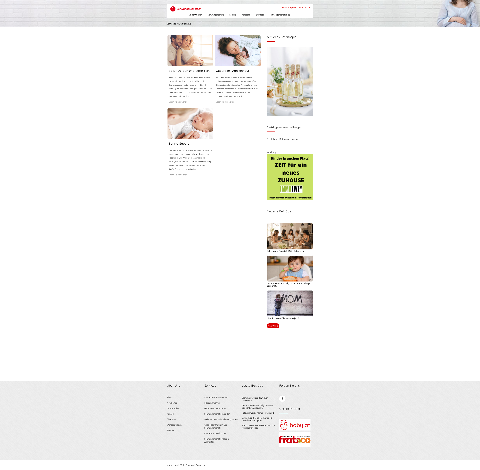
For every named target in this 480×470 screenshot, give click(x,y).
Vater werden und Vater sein (189, 70)
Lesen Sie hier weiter (178, 102)
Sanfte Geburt (179, 143)
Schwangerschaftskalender (217, 413)
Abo (169, 397)
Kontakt (170, 413)
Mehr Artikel (273, 326)
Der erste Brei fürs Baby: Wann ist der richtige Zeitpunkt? (288, 284)
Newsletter (305, 7)
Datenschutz (202, 465)
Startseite (171, 23)
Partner (170, 430)
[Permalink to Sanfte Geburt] (190, 138)
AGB (182, 465)
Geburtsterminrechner (215, 408)
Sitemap (190, 465)
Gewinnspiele (289, 7)
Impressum (172, 465)
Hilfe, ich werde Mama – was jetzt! (283, 318)
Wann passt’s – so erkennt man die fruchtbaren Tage (258, 426)
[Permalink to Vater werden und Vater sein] (190, 65)
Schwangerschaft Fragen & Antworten (217, 440)
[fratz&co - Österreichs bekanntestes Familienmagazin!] (294, 446)
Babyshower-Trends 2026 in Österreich (285, 251)
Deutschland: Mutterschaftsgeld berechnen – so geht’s (257, 419)
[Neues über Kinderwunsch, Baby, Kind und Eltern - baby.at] (294, 429)
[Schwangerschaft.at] (186, 8)
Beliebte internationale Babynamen (221, 419)
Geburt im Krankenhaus (233, 70)
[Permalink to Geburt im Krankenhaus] (237, 65)
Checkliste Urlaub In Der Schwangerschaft (215, 426)
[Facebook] (282, 399)
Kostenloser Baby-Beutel (216, 397)
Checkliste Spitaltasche (215, 433)
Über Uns (171, 419)
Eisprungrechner (212, 403)
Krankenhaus (184, 23)
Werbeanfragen (174, 425)
